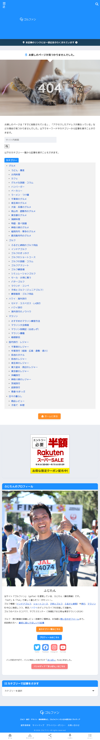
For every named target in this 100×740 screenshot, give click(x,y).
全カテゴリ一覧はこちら (49, 629)
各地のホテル (17, 354)
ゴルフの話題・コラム (22, 261)
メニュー (90, 738)
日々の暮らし (15, 396)
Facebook (45, 652)
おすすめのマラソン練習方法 (25, 321)
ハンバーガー (17, 186)
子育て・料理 (17, 405)
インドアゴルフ (19, 249)
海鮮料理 (15, 219)
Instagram (54, 652)
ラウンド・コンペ (20, 285)
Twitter (37, 652)
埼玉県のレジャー (20, 362)
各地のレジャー (19, 358)
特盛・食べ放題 (19, 223)
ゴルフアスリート (20, 265)
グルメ (12, 165)
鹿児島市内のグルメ (21, 235)
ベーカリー (16, 190)
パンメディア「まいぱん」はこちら (49, 666)
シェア (50, 738)
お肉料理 (15, 174)
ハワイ (34, 607)
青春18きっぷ (18, 391)
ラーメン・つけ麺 (20, 194)
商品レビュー (17, 401)
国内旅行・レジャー (19, 342)
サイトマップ (38, 725)
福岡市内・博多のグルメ (23, 231)
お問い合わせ (74, 725)
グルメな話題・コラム (22, 182)
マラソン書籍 (17, 333)
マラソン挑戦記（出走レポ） (25, 329)
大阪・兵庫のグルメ (21, 207)
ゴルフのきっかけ (20, 253)
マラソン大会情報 (20, 325)
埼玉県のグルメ (19, 202)
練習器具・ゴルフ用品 (22, 293)
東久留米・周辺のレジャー (24, 367)
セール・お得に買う (21, 277)
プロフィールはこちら (49, 637)
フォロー (70, 738)
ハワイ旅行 (16, 307)
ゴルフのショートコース (23, 257)
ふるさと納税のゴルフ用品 (24, 245)
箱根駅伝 (15, 337)
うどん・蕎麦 (17, 170)
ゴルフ (12, 240)
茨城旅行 (15, 383)
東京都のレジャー (20, 371)
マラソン (13, 316)
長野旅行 (15, 387)
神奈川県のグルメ (20, 227)
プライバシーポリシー (56, 725)
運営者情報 (25, 725)
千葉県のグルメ (19, 198)
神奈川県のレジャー (21, 379)
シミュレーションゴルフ (23, 273)
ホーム (10, 738)
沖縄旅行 (15, 375)
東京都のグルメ (19, 215)
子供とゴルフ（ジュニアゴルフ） (27, 289)
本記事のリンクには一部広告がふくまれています (50, 42)
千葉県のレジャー (20, 346)
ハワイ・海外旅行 (18, 298)
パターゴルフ (17, 281)
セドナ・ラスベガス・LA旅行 (25, 303)
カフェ (14, 178)
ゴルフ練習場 (17, 269)
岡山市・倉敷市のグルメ (23, 211)
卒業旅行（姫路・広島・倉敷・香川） (30, 350)
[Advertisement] (72, 19)
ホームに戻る (51, 416)
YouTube (63, 652)
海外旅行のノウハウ (21, 311)
